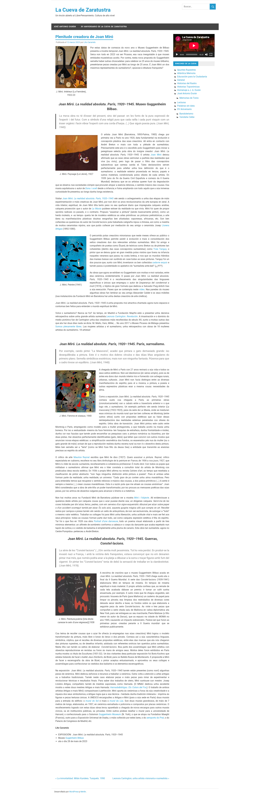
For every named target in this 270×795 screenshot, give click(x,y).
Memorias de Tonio (189, 98)
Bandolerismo (186, 113)
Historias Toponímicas (188, 86)
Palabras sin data (186, 105)
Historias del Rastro (187, 83)
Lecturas (181, 102)
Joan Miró (156, 154)
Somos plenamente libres (68, 326)
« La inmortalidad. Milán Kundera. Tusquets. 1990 (80, 778)
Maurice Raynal (82, 457)
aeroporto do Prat (155, 717)
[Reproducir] (177, 54)
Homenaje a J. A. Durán (189, 90)
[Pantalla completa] (211, 54)
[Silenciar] (206, 54)
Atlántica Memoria (186, 73)
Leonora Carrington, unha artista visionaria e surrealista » (140, 778)
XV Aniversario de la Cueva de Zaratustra (104, 26)
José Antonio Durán (65, 26)
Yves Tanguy (159, 249)
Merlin (83, 792)
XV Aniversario (184, 109)
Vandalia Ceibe (186, 117)
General (181, 80)
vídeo (142, 289)
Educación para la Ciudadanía (192, 76)
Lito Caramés (89, 42)
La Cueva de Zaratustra (83, 10)
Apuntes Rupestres (186, 70)
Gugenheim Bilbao (75, 738)
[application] (194, 45)
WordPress (74, 792)
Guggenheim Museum (110, 714)
